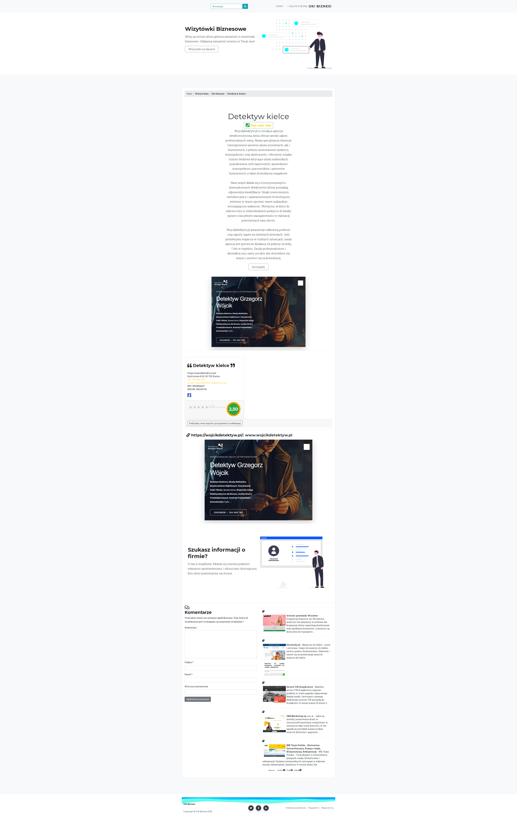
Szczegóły (258, 267)
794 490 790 (260, 126)
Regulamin (313, 808)
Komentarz (191, 627)
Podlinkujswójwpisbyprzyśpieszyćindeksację (215, 423)
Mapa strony (327, 808)
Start (279, 6)
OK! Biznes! (320, 6)
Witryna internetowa (196, 686)
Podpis (189, 662)
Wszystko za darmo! (201, 49)
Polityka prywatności (296, 808)
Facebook (280, 770)
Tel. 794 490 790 (196, 379)
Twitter (289, 770)
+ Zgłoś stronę (298, 6)
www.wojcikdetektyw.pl (268, 435)
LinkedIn (297, 770)
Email (189, 674)
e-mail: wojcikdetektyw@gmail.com (207, 382)
